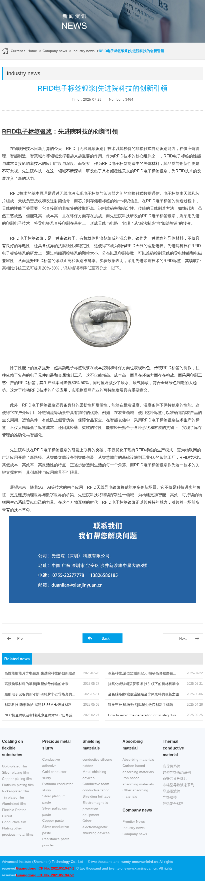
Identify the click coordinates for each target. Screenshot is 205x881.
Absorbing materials (138, 759)
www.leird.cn (148, 862)
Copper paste (53, 820)
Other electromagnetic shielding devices (96, 827)
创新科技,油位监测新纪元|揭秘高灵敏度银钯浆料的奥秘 (151, 673)
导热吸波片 (171, 791)
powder (48, 845)
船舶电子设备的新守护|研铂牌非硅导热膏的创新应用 (45, 694)
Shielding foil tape (96, 796)
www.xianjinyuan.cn (141, 868)
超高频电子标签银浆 (72, 368)
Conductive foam (95, 784)
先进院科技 (178, 246)
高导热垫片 (171, 766)
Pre (20, 638)
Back (106, 638)
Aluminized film (14, 804)
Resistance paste (56, 839)
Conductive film (14, 822)
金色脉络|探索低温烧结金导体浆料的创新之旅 (143, 694)
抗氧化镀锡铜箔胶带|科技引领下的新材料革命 (143, 684)
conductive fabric (95, 790)
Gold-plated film (14, 766)
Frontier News (133, 821)
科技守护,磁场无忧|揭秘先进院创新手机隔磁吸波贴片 (149, 705)
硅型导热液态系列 (177, 772)
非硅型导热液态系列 (178, 785)
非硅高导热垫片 (175, 779)
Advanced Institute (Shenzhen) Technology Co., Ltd (42, 862)
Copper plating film (17, 779)
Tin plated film (13, 797)
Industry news (83, 51)
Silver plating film (15, 772)
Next (182, 638)
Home (32, 51)
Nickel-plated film (15, 791)
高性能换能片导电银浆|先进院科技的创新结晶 (40, 673)
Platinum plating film (18, 785)
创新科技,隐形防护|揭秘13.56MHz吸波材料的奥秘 (43, 705)
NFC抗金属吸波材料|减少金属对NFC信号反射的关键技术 (49, 715)
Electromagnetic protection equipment (95, 809)
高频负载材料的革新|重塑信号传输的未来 (36, 684)
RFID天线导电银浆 (103, 487)
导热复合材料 (173, 804)
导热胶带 (170, 797)
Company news (54, 51)
